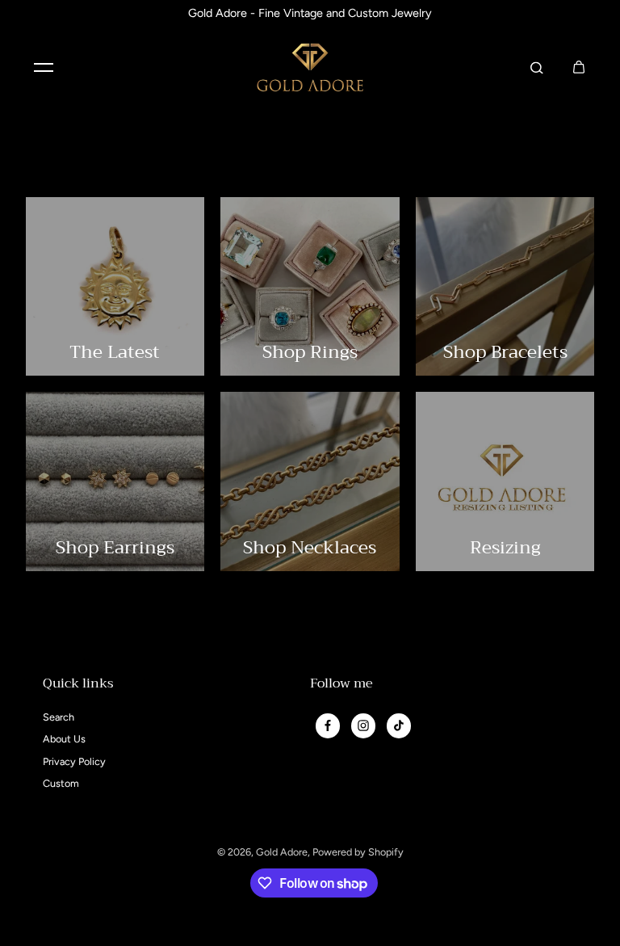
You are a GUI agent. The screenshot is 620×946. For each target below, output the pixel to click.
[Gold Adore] (310, 67)
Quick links (78, 685)
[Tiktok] (399, 725)
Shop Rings (310, 352)
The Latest (114, 352)
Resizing (505, 547)
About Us (64, 739)
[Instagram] (363, 725)
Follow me (341, 685)
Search (58, 717)
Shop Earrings (115, 547)
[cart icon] (578, 67)
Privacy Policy (74, 761)
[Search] (537, 67)
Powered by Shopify (358, 852)
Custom (61, 783)
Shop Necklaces (309, 547)
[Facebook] (328, 725)
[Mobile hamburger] (43, 67)
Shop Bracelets (505, 352)
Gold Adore (282, 852)
